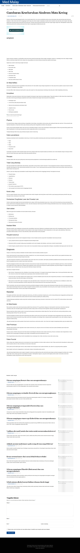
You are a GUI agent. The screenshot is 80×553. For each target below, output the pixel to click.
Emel (8, 523)
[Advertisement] (40, 48)
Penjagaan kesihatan (39, 5)
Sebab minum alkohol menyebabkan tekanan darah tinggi (28, 482)
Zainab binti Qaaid (11, 382)
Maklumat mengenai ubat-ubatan (22, 5)
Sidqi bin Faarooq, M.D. (11, 445)
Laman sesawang (44, 523)
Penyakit (8, 5)
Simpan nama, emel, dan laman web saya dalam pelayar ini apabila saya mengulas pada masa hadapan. (29, 529)
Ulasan (8, 502)
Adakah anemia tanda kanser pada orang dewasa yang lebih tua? (30, 444)
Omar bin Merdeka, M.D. (12, 16)
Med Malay (10, 2)
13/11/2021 (20, 16)
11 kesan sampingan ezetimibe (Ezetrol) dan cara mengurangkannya (31, 393)
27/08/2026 (17, 382)
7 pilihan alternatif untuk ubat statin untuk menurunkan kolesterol (31, 431)
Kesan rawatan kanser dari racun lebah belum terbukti (26, 456)
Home (2, 5)
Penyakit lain (15, 9)
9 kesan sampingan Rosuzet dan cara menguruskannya (26, 380)
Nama (8, 518)
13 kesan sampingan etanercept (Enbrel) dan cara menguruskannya (31, 418)
